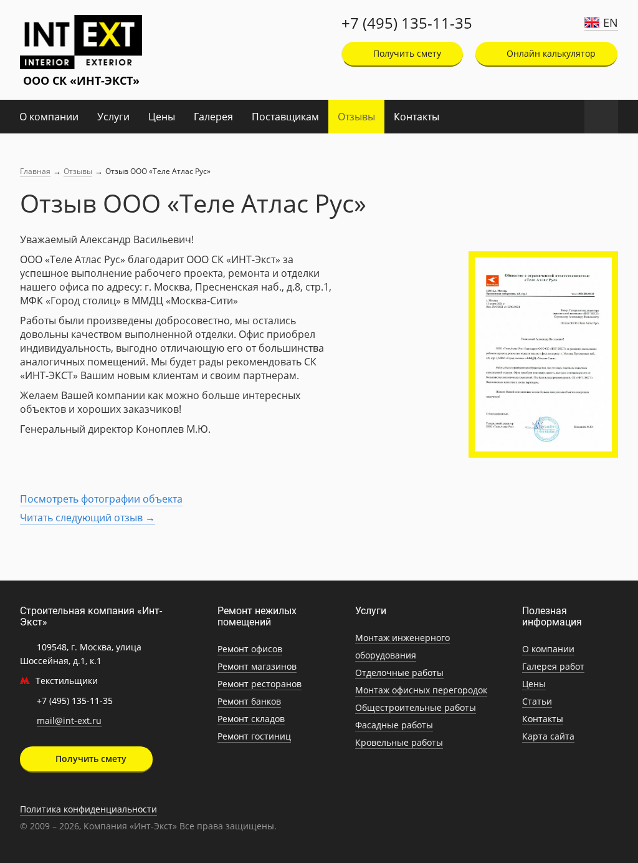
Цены (161, 116)
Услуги (113, 116)
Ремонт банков (249, 701)
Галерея (213, 116)
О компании (49, 116)
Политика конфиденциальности (88, 809)
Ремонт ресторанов (259, 684)
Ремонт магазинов (257, 666)
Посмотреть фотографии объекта (101, 499)
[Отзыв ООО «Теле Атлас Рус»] (543, 354)
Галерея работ (553, 666)
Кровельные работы (399, 742)
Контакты (416, 116)
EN (610, 22)
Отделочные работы (399, 672)
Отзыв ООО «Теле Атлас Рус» (158, 171)
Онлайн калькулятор (550, 53)
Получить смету (406, 53)
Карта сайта (548, 736)
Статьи (537, 701)
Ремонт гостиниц (254, 736)
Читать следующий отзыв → (87, 517)
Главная (35, 171)
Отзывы (356, 116)
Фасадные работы (394, 725)
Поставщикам (285, 116)
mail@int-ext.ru (69, 720)
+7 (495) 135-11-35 (406, 23)
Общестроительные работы (415, 707)
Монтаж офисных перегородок (421, 690)
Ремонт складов (251, 719)
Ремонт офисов (249, 649)
